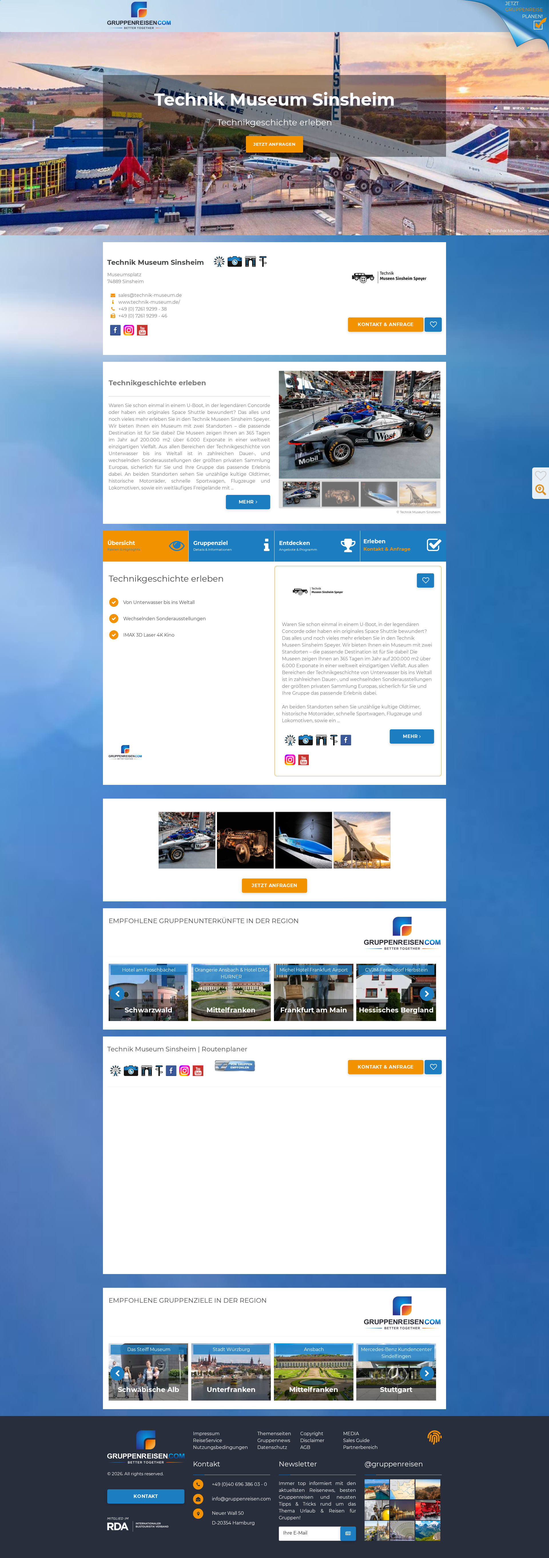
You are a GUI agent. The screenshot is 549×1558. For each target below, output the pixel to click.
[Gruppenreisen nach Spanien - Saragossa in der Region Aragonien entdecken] (384, 1530)
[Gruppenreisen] (139, 15)
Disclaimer (312, 1440)
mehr (247, 502)
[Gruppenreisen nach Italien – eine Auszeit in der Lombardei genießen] (434, 1489)
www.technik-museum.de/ (149, 302)
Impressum (206, 1433)
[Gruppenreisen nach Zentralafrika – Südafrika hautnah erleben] (409, 1489)
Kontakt (146, 1496)
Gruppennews (273, 1440)
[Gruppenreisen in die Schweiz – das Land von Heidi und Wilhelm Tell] (409, 1509)
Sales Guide (356, 1440)
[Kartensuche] (540, 493)
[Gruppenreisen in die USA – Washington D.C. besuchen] (409, 1530)
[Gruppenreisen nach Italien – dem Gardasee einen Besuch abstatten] (384, 1489)
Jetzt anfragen (274, 144)
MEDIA (351, 1433)
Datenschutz (272, 1447)
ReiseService (207, 1440)
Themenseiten (274, 1433)
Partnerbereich (360, 1447)
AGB (305, 1447)
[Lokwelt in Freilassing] (434, 1509)
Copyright (311, 1433)
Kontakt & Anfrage (386, 324)
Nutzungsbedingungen (220, 1447)
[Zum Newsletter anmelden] (348, 1534)
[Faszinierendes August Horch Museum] (384, 1509)
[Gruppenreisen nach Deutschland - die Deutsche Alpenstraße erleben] (434, 1530)
